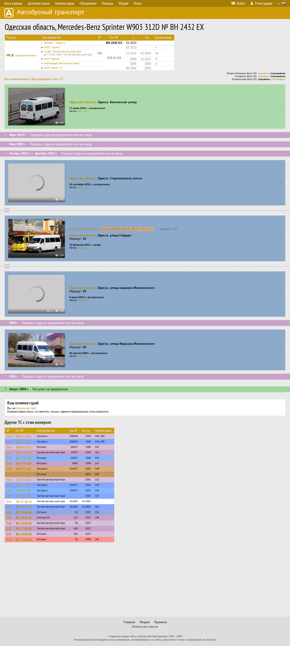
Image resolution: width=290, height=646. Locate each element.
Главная (129, 622)
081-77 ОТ (23, 485)
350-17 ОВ (23, 496)
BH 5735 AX (24, 452)
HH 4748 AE (24, 501)
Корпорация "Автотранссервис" (62, 63)
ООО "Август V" (53, 67)
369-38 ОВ (23, 490)
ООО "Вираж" (52, 58)
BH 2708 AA (24, 528)
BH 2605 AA (24, 523)
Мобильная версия (145, 626)
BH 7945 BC (24, 517)
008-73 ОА (23, 469)
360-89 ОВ (23, 474)
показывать (278, 79)
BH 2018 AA (24, 534)
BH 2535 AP (24, 463)
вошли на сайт (26, 408)
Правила (160, 622)
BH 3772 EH (24, 507)
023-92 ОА (23, 479)
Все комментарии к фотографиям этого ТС (34, 79)
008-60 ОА (23, 447)
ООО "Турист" (52, 47)
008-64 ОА (23, 436)
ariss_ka (82, 111)
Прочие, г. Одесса (54, 42)
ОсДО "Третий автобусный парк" (68, 53)
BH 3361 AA (144, 229)
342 (9, 436)
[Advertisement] (145, 581)
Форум (145, 622)
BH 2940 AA (24, 512)
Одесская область (26, 55)
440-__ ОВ (23, 441)
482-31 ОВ (23, 458)
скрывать (263, 73)
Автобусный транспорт (50, 12)
